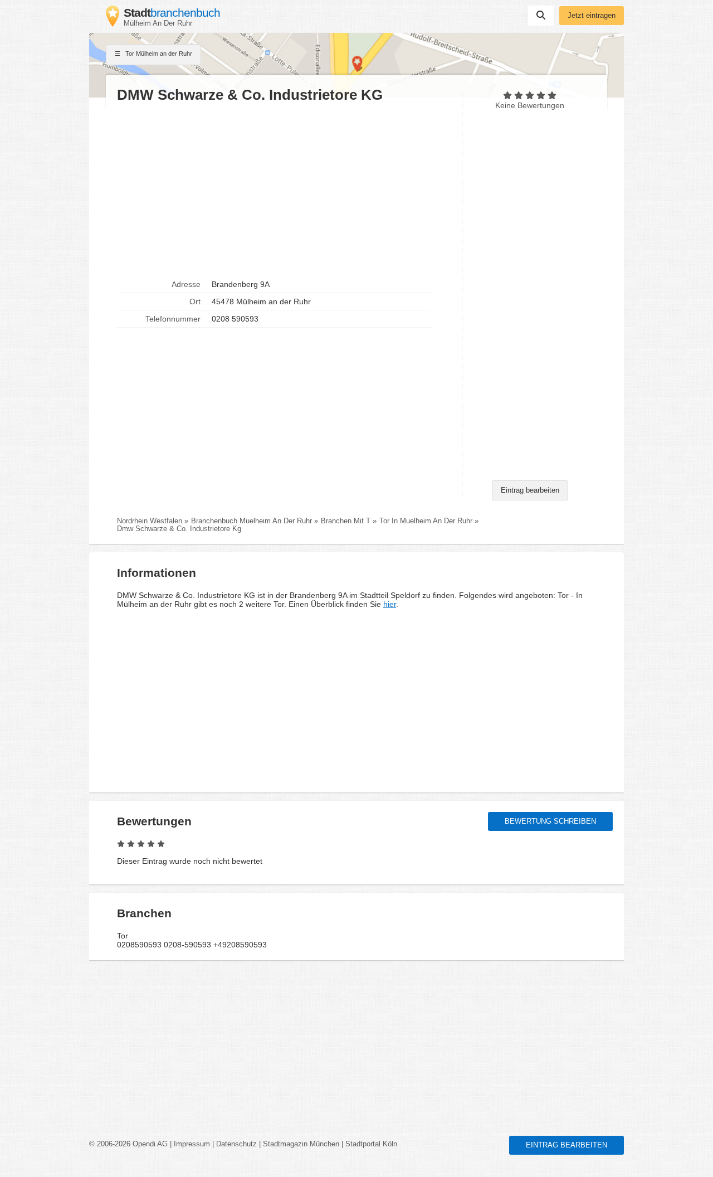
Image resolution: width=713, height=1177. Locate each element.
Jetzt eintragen (592, 16)
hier (389, 604)
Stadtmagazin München (301, 1144)
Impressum (192, 1144)
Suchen (541, 16)
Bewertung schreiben (550, 821)
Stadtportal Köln (371, 1144)
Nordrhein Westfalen (149, 521)
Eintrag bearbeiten (530, 490)
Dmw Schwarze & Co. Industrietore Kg (179, 529)
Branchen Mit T (345, 521)
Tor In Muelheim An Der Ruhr (425, 521)
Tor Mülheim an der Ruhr (158, 53)
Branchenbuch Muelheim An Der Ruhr (251, 521)
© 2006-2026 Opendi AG (128, 1144)
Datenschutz (236, 1144)
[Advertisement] (284, 190)
